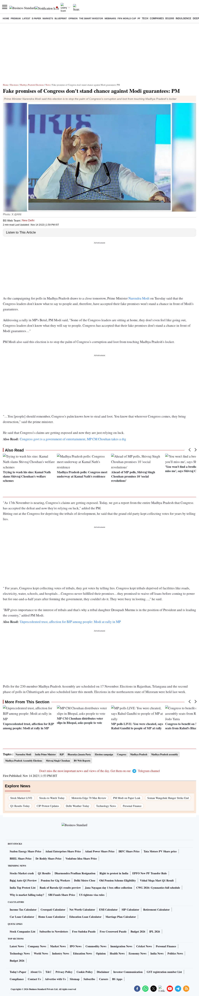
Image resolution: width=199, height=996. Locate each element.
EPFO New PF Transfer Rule (149, 873)
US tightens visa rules (91, 895)
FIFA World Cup (127, 18)
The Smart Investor (91, 18)
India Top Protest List (23, 888)
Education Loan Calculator (85, 917)
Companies (157, 18)
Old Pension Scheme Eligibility (117, 880)
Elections (14, 84)
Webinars (110, 18)
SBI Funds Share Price (61, 895)
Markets (48, 18)
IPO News (75, 946)
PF (139, 18)
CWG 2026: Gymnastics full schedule (158, 888)
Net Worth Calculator (82, 909)
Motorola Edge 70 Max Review (89, 798)
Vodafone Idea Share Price (81, 858)
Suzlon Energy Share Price (25, 851)
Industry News (60, 953)
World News (41, 953)
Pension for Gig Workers (55, 880)
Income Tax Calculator (23, 909)
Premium (16, 18)
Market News (58, 946)
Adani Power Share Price (99, 851)
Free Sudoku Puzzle (84, 931)
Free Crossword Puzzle (113, 931)
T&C (48, 972)
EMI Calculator (108, 909)
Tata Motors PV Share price (160, 851)
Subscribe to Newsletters (53, 931)
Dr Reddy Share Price (48, 858)
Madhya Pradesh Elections (32, 84)
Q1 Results (44, 873)
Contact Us (34, 979)
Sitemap (74, 979)
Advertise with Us (55, 979)
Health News (117, 953)
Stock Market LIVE (21, 798)
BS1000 (169, 18)
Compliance (17, 979)
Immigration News (121, 946)
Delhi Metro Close (84, 880)
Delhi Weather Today (77, 806)
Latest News (17, 946)
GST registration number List (164, 972)
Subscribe (89, 979)
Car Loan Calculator (22, 917)
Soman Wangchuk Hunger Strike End (168, 798)
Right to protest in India (114, 873)
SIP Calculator (130, 909)
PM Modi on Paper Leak (126, 798)
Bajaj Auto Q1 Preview (23, 880)
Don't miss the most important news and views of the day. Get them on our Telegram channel (99, 771)
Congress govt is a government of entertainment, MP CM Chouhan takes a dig (73, 439)
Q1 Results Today (20, 806)
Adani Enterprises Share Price (63, 851)
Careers (103, 979)
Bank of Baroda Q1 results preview (60, 888)
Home (6, 18)
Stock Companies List (22, 931)
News (47, 84)
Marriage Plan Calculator (121, 917)
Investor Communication (128, 972)
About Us (35, 972)
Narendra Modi (138, 298)
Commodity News (96, 946)
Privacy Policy (64, 972)
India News (156, 953)
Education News (82, 953)
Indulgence (183, 18)
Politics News (175, 953)
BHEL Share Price (20, 858)
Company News (37, 946)
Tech (145, 18)
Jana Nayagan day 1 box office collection (108, 888)
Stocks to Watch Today (52, 798)
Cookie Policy (85, 972)
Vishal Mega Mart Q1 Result (157, 880)
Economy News (137, 953)
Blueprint (61, 18)
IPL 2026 (154, 931)
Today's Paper (18, 972)
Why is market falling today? (27, 895)
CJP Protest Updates (48, 806)
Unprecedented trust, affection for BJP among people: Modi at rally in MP (70, 621)
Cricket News (144, 946)
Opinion (73, 18)
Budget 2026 (138, 931)
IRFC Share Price (129, 851)
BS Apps (117, 979)
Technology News (106, 806)
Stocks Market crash (22, 873)
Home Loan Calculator (51, 917)
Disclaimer (103, 972)
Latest (26, 18)
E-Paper (36, 18)
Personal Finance (132, 806)
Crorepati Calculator (53, 909)
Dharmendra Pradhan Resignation (75, 873)
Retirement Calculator (156, 909)
